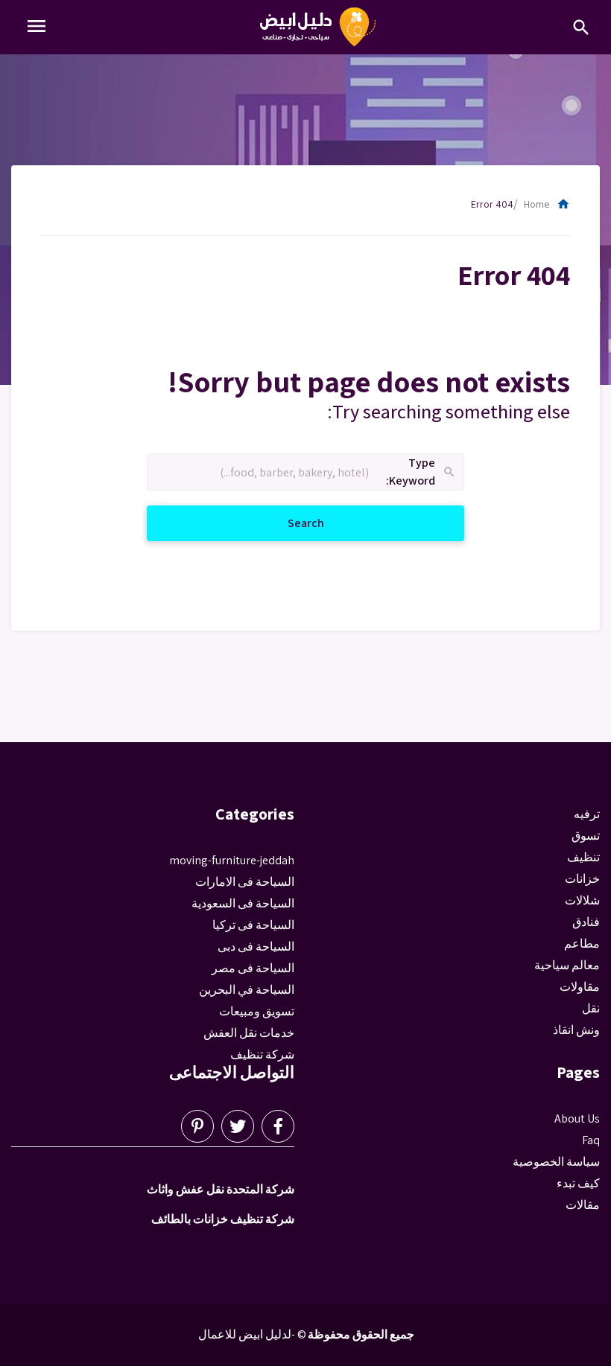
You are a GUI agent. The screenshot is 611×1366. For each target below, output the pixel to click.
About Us (577, 1118)
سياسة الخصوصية (556, 1161)
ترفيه (587, 814)
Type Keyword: (421, 472)
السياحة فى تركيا (253, 925)
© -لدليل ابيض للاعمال (252, 1334)
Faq (591, 1140)
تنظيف (583, 857)
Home (547, 204)
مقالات (583, 1205)
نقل (591, 1008)
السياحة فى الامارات (244, 882)
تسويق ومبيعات (256, 1011)
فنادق (586, 922)
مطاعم (582, 943)
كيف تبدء (578, 1183)
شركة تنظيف (262, 1054)
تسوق (586, 835)
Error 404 (492, 204)
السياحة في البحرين (246, 990)
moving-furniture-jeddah (231, 860)
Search (288, 522)
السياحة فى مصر (253, 968)
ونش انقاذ (576, 1030)
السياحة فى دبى (256, 946)
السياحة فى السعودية (242, 903)
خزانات (582, 879)
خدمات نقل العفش (248, 1033)
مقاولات (580, 987)
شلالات (582, 900)
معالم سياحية (567, 965)
